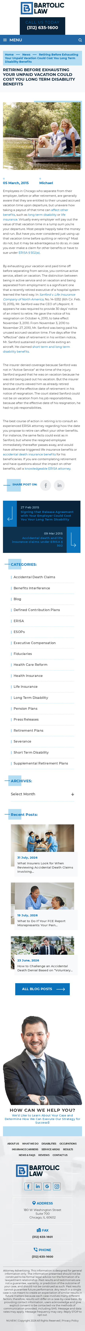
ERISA (19, 621)
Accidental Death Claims (34, 577)
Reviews (43, 1155)
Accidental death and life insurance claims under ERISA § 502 (37, 541)
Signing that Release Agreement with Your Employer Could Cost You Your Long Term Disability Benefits (47, 516)
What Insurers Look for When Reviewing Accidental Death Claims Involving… (45, 867)
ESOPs (19, 632)
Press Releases (26, 719)
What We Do (30, 1143)
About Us (13, 1143)
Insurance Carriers (25, 1149)
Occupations (68, 1143)
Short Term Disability (31, 752)
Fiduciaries (23, 654)
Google (47, 1186)
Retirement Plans (28, 730)
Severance (22, 741)
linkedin (59, 485)
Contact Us (60, 1155)
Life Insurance (26, 687)
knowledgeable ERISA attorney (47, 468)
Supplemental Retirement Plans (41, 763)
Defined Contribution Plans (37, 610)
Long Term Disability (31, 698)
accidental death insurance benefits (29, 454)
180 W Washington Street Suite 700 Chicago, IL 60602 (42, 1213)
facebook (45, 485)
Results (68, 1149)
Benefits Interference (32, 588)
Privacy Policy (70, 1320)
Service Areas (51, 1149)
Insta (38, 1186)
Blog (17, 599)
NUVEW (11, 1320)
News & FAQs (27, 1155)
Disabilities (49, 1143)
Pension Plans (25, 708)
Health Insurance (28, 676)
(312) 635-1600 (42, 27)
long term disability (42, 215)
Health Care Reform (30, 665)
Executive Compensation (35, 643)
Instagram (56, 1186)
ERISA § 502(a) (29, 252)
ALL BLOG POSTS (37, 989)
